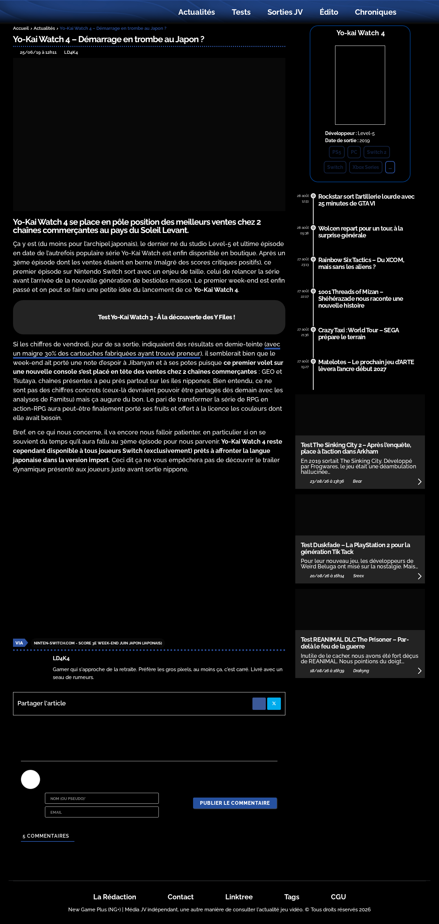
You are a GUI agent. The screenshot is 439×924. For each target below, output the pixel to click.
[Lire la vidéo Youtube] (149, 555)
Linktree (239, 897)
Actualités (196, 12)
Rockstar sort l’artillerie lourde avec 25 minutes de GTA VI (366, 200)
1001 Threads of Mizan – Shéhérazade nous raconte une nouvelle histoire (360, 298)
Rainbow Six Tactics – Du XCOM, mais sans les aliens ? (361, 263)
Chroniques (375, 12)
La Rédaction (114, 897)
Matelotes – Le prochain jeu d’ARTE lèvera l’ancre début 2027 (366, 365)
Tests (241, 12)
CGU (338, 897)
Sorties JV (285, 12)
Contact (181, 897)
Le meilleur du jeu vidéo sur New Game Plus (50, 12)
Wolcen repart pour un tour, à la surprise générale (360, 232)
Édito (329, 12)
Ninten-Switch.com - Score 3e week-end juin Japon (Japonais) (98, 643)
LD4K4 (61, 658)
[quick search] (412, 12)
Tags (291, 897)
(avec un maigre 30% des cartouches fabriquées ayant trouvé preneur (146, 349)
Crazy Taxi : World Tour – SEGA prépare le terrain (358, 334)
